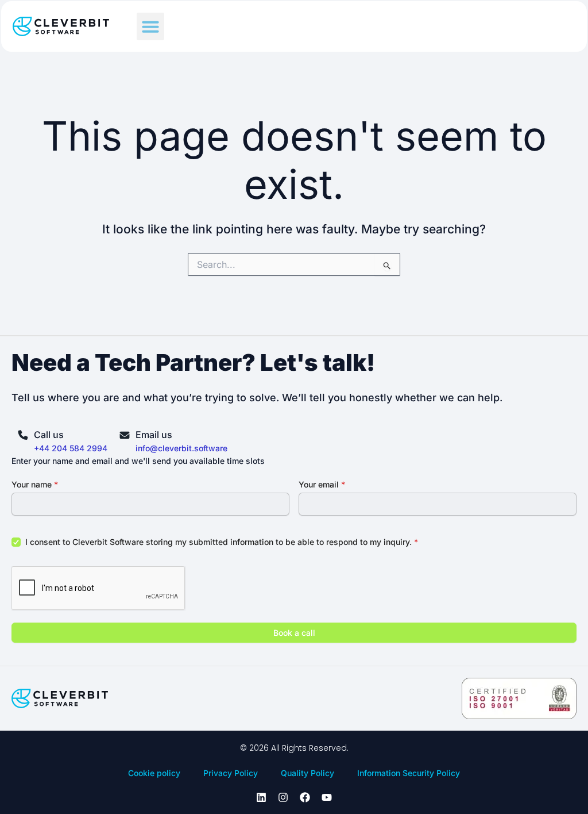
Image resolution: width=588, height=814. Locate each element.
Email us (154, 434)
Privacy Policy (230, 773)
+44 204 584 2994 (70, 448)
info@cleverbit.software (181, 448)
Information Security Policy (408, 773)
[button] (150, 26)
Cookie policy (154, 773)
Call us (49, 434)
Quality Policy (307, 773)
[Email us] (124, 434)
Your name (34, 484)
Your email (322, 484)
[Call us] (23, 434)
